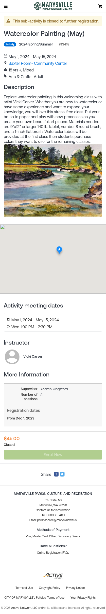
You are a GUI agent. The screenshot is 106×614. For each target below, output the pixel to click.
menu (6, 6)
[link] (38, 63)
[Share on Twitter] (62, 475)
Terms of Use (56, 597)
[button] (53, 520)
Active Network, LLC (24, 608)
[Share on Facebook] (56, 475)
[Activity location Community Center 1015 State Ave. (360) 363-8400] (59, 247)
